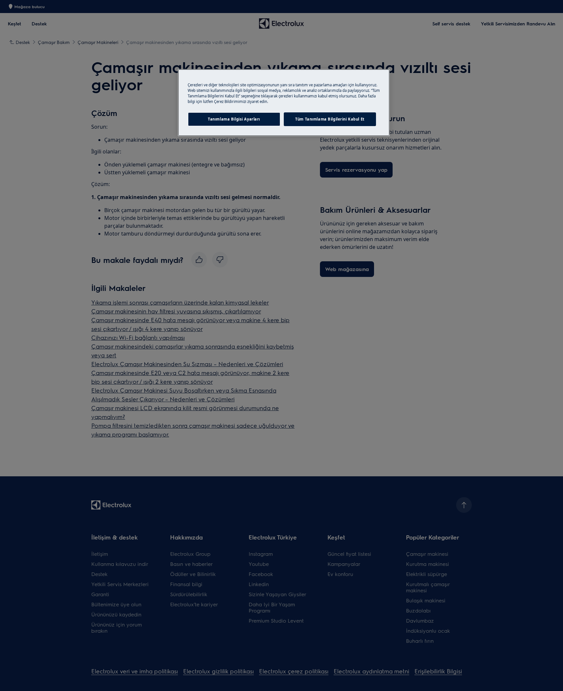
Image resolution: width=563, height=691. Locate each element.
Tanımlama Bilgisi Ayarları (234, 119)
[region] (284, 102)
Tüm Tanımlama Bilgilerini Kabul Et (329, 119)
